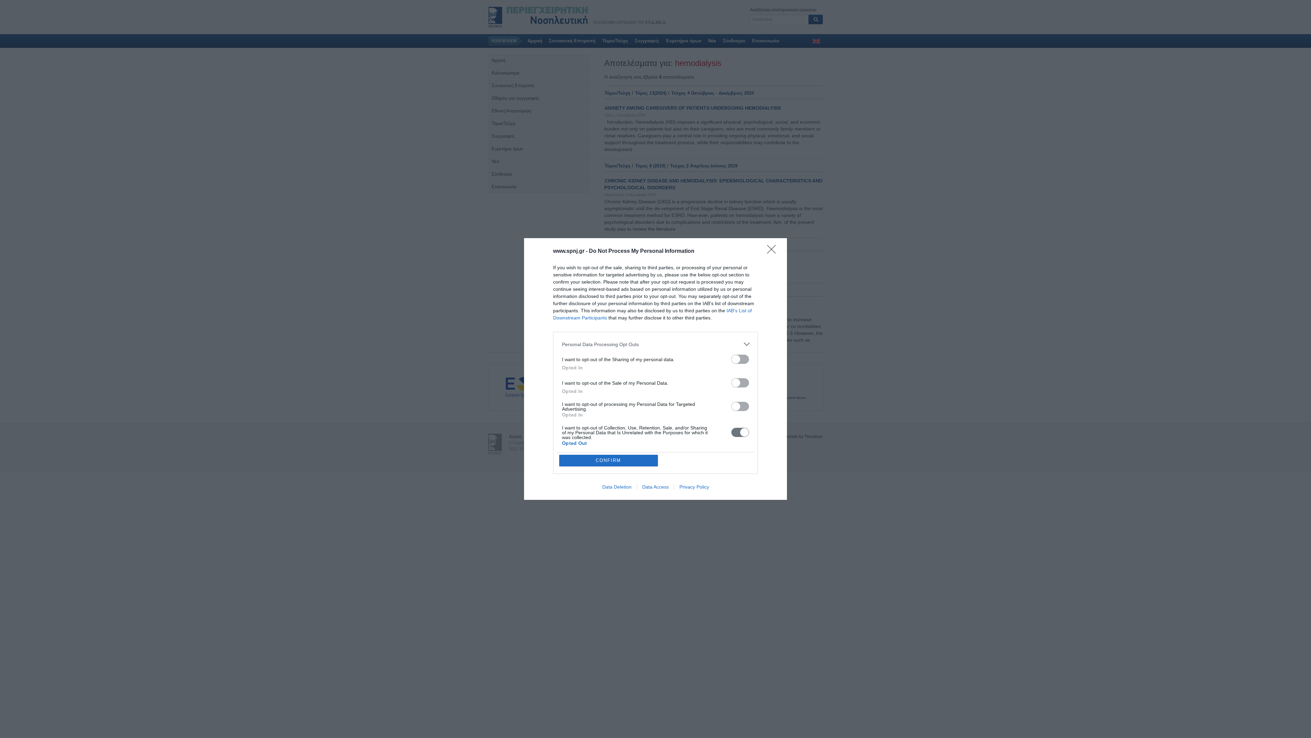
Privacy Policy (694, 487)
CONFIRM (608, 460)
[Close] (773, 251)
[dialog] (655, 369)
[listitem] (655, 344)
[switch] (740, 359)
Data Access (655, 487)
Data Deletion (617, 487)
